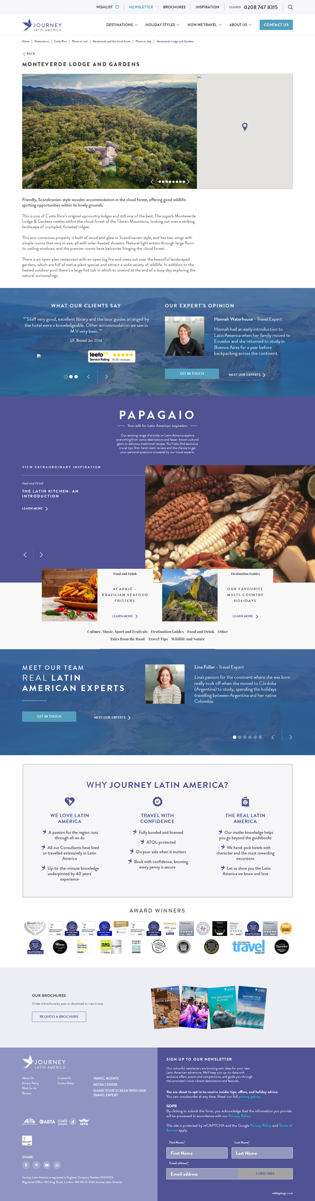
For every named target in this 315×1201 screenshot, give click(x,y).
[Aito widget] (47, 356)
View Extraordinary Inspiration (61, 467)
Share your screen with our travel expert (119, 1093)
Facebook (26, 1165)
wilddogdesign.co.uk (282, 1193)
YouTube (47, 1165)
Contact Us (276, 25)
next (188, 182)
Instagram (57, 1165)
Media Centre (105, 1084)
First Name (177, 1143)
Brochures (174, 7)
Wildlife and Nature (188, 638)
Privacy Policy (30, 1083)
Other (223, 631)
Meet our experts (244, 374)
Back (31, 54)
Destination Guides (167, 631)
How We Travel (202, 25)
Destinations (119, 25)
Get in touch (192, 373)
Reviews (26, 1093)
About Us (238, 25)
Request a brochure (59, 1016)
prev (152, 182)
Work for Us (29, 1088)
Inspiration (207, 7)
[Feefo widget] (111, 356)
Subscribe (265, 1173)
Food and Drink (200, 631)
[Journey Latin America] (42, 25)
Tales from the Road (127, 638)
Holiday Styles (160, 25)
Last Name (242, 1143)
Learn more (32, 509)
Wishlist (104, 7)
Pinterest (36, 1165)
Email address (179, 1163)
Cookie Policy (66, 1083)
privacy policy (249, 1096)
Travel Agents (106, 1078)
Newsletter (141, 7)
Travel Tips (158, 638)
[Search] (290, 7)
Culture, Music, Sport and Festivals (117, 631)
